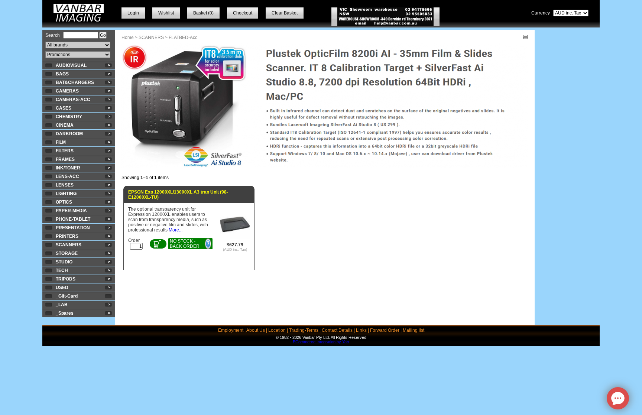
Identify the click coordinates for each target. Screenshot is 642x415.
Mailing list (413, 330)
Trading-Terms (303, 330)
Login (133, 13)
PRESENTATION (73, 227)
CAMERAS (67, 91)
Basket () (203, 13)
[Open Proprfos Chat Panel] (618, 398)
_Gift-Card (67, 296)
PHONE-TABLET (73, 219)
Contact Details (337, 330)
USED (62, 287)
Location (277, 330)
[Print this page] (525, 37)
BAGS (62, 74)
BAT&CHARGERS (75, 82)
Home (127, 37)
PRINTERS (67, 236)
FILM (61, 142)
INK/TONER (68, 168)
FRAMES (65, 159)
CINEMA (65, 125)
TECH (62, 270)
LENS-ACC (67, 176)
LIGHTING (66, 193)
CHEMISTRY (69, 116)
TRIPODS (65, 279)
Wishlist (166, 13)
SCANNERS (68, 244)
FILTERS (65, 150)
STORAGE (67, 253)
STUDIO (64, 262)
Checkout (242, 13)
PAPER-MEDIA (71, 210)
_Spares (65, 313)
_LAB (62, 304)
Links (361, 330)
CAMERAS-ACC (73, 99)
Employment (230, 330)
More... (175, 230)
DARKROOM (69, 133)
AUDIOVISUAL (71, 65)
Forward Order (384, 330)
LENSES (65, 185)
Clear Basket (285, 13)
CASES (63, 108)
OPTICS (64, 202)
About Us (255, 330)
